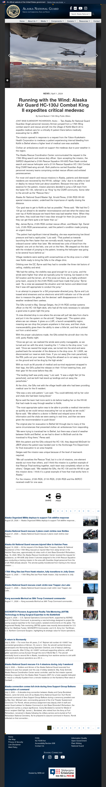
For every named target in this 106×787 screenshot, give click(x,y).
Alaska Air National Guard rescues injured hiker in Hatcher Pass (36, 544)
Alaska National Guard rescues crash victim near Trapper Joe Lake (37, 584)
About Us (31, 21)
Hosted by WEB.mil (36, 773)
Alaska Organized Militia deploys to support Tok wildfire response (37, 517)
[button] (56, 2)
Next (96, 55)
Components (56, 21)
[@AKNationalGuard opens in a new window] (85, 8)
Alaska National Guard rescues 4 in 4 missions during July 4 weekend (39, 664)
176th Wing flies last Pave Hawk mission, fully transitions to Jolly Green (39, 571)
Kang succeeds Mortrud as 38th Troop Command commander (35, 598)
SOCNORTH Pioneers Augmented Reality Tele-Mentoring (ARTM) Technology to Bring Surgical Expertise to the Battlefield (37, 613)
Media (43, 21)
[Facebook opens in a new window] (71, 8)
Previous (9, 55)
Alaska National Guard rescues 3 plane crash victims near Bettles (37, 530)
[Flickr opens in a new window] (75, 8)
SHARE (48, 500)
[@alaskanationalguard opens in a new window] (50, 758)
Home (22, 21)
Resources (83, 21)
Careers (70, 21)
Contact (96, 21)
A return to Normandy (15, 639)
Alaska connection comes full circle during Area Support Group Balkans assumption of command (40, 688)
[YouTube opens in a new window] (80, 8)
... (93, 511)
